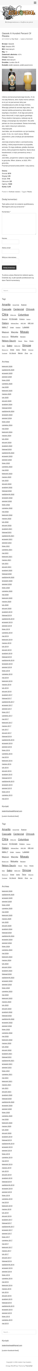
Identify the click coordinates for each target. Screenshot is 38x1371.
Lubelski (25, 327)
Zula (31, 353)
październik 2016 (8, 740)
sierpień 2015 (7, 788)
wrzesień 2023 (7, 456)
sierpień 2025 (7, 377)
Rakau (25, 341)
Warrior (20, 353)
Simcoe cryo (5, 350)
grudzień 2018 (7, 653)
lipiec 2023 (6, 463)
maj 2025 (5, 387)
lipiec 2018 (6, 670)
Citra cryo (13, 315)
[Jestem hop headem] (19, 18)
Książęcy (18, 327)
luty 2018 (5, 688)
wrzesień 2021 (7, 539)
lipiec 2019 (6, 629)
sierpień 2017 (7, 709)
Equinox (28, 319)
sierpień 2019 (7, 626)
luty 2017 (5, 729)
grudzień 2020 (7, 570)
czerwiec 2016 (7, 753)
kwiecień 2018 (7, 681)
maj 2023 (5, 470)
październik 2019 (8, 619)
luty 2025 (5, 397)
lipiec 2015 (6, 792)
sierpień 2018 (7, 667)
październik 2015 (8, 781)
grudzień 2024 (7, 404)
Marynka (14, 332)
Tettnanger (30, 350)
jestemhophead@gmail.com (12, 811)
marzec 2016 (6, 764)
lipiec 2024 (6, 421)
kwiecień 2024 (7, 432)
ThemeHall (28, 1366)
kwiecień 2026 (7, 366)
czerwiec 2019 (7, 632)
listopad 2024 (7, 408)
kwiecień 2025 (7, 390)
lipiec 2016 (6, 750)
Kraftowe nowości (14, 192)
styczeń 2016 (6, 771)
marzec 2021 (6, 560)
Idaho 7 (5, 327)
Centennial (18, 309)
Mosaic (24, 332)
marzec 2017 (6, 726)
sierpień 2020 (7, 584)
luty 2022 (5, 522)
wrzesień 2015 (7, 785)
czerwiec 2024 (7, 425)
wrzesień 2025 (7, 373)
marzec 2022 (6, 518)
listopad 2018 (7, 657)
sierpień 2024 (7, 418)
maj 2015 (5, 798)
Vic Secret (12, 353)
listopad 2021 (7, 532)
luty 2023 (5, 480)
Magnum (5, 332)
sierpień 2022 (7, 501)
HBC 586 (23, 323)
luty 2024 (5, 439)
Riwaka (29, 192)
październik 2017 (8, 702)
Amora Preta (16, 305)
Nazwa (4, 238)
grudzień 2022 (7, 487)
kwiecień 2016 (7, 760)
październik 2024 (8, 411)
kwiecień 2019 (7, 639)
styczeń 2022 (6, 525)
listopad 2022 (7, 491)
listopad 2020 (7, 574)
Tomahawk (4, 353)
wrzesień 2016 (7, 743)
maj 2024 (5, 428)
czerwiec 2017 (7, 715)
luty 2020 (5, 605)
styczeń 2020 (6, 608)
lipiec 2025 (6, 380)
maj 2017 (5, 719)
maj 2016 (5, 757)
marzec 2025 (6, 394)
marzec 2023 (6, 477)
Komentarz (6, 212)
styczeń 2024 (6, 442)
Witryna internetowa (9, 257)
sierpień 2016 (7, 747)
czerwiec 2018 (7, 674)
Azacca (23, 305)
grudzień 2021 (7, 529)
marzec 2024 (6, 435)
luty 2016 (5, 767)
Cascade (6, 309)
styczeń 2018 (6, 691)
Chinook (30, 309)
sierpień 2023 (7, 460)
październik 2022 (8, 494)
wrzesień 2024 (7, 415)
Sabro (9, 345)
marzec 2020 (6, 601)
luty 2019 (5, 646)
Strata (12, 350)
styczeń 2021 (6, 567)
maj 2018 (5, 677)
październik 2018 (8, 660)
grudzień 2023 (7, 446)
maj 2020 (5, 594)
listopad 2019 (7, 615)
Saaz (3, 346)
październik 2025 (8, 370)
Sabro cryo (17, 346)
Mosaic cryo (5, 336)
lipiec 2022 (6, 504)
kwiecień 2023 (7, 473)
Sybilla (18, 350)
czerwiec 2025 (7, 383)
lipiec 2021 (6, 546)
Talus (24, 349)
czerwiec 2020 (7, 591)
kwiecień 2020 (7, 598)
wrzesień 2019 (7, 622)
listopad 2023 (7, 449)
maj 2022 (5, 511)
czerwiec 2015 (7, 795)
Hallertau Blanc (15, 323)
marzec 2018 (6, 684)
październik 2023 (8, 453)
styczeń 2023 (6, 484)
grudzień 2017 (7, 695)
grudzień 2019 (7, 612)
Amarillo (6, 304)
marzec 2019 (6, 643)
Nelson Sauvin (9, 340)
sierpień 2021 (7, 543)
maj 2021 (5, 553)
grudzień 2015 (7, 774)
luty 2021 (5, 563)
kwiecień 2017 (7, 722)
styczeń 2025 (6, 401)
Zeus (26, 353)
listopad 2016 (7, 736)
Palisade (20, 341)
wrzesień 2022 (7, 498)
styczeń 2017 (6, 733)
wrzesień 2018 (7, 664)
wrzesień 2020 (7, 581)
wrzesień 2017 (7, 705)
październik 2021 (8, 536)
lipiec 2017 (6, 712)
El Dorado (13, 319)
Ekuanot (4, 319)
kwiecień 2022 (7, 515)
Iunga (12, 327)
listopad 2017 (7, 698)
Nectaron (23, 337)
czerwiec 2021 (7, 549)
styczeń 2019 (6, 650)
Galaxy (5, 322)
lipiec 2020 (6, 587)
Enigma (22, 319)
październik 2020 (8, 577)
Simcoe (26, 345)
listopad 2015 (7, 778)
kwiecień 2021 (7, 556)
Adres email (6, 248)
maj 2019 (5, 636)
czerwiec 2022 (7, 508)
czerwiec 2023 (7, 466)
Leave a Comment (27, 39)
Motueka (14, 336)
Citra (5, 314)
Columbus (23, 314)
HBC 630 (31, 323)
